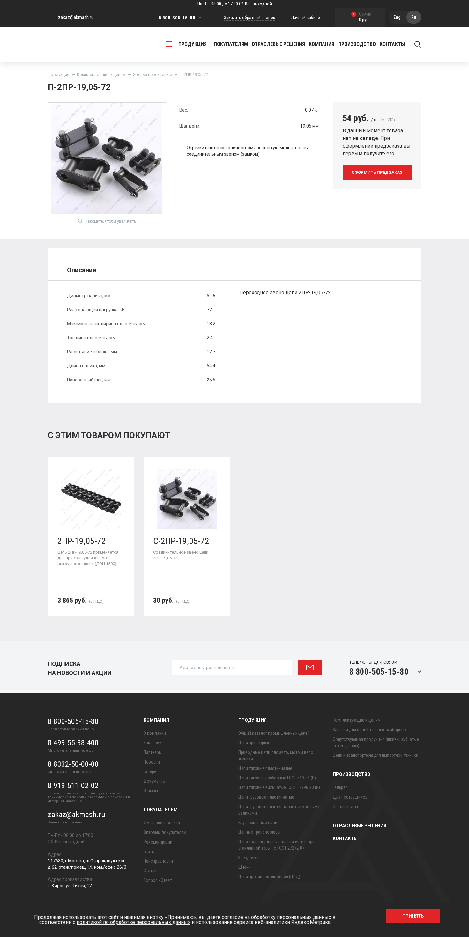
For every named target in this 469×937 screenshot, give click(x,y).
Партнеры (153, 752)
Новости (152, 761)
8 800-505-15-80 (177, 18)
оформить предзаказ (377, 172)
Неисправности (158, 861)
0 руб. (362, 17)
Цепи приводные (254, 742)
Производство (351, 774)
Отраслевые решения (278, 44)
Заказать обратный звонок (249, 17)
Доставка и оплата (162, 822)
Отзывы (151, 790)
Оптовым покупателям (165, 832)
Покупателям (161, 809)
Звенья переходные (152, 74)
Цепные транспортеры (259, 832)
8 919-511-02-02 (73, 785)
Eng (397, 17)
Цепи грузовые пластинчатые (266, 797)
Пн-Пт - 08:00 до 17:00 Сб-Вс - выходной (234, 3)
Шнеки (244, 867)
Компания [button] (321, 44)
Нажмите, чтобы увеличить (111, 221)
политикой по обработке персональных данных (133, 922)
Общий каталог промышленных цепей (274, 733)
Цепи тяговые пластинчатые (265, 768)
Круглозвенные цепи (257, 822)
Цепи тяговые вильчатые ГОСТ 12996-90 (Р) (279, 787)
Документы (155, 781)
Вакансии (152, 742)
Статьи (150, 870)
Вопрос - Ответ (158, 880)
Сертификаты (345, 806)
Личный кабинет (306, 17)
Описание (81, 270)
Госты (149, 851)
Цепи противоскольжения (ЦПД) (269, 876)
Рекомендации (158, 842)
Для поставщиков (350, 797)
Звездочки (248, 857)
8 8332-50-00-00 (73, 764)
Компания (156, 720)
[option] (91, 541)
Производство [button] (357, 44)
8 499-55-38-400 (73, 742)
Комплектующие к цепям (101, 74)
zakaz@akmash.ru (75, 17)
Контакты (392, 44)
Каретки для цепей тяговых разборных (369, 729)
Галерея (151, 771)
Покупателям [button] (231, 44)
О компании (155, 733)
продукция (192, 44)
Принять (413, 916)
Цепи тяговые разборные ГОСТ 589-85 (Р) (277, 777)
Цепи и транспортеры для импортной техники (375, 755)
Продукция (58, 74)
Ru (413, 17)
